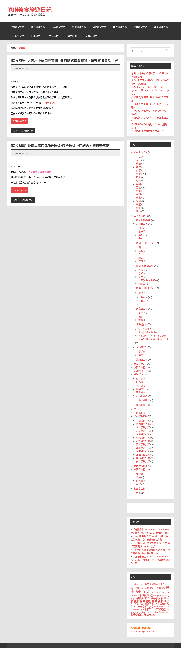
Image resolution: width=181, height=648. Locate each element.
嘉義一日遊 (144, 604)
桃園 (138, 163)
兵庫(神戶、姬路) (147, 280)
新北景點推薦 (143, 457)
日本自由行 (36, 36)
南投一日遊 (154, 588)
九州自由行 (141, 223)
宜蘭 (138, 200)
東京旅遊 (138, 612)
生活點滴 (138, 412)
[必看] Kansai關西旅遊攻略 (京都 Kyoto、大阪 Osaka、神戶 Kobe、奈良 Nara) (150, 90)
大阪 (140, 270)
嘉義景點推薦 (143, 447)
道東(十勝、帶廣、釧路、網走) (153, 339)
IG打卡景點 (134, 584)
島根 (140, 254)
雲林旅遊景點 (140, 26)
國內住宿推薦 (140, 465)
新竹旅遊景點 (38, 26)
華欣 (138, 484)
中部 (140, 292)
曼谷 (138, 477)
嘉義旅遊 (154, 604)
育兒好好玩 (141, 395)
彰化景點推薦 (143, 437)
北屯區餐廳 (154, 584)
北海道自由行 (143, 324)
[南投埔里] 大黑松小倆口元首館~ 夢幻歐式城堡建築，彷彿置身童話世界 (64, 60)
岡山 (140, 247)
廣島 (140, 257)
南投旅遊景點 (120, 26)
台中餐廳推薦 (160, 601)
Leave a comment (21, 68)
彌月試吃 (140, 385)
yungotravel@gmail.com (143, 631)
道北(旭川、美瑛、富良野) (151, 335)
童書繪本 (140, 392)
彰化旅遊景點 (99, 26)
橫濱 (140, 316)
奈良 (140, 276)
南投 (15, 131)
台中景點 (157, 595)
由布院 (141, 231)
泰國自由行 (139, 469)
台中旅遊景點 (79, 26)
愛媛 (140, 260)
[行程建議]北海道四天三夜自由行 (147, 131)
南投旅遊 (162, 588)
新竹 (138, 166)
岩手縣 (141, 351)
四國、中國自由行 (145, 242)
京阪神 (146, 584)
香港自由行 (55, 36)
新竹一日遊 (140, 610)
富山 (143, 300)
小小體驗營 (144, 400)
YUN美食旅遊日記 (30, 10)
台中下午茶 (165, 592)
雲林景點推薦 (143, 444)
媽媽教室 (140, 382)
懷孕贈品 (140, 388)
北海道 (161, 584)
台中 (138, 173)
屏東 (138, 197)
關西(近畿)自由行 (144, 265)
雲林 (138, 183)
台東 (138, 207)
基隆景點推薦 (143, 454)
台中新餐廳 (135, 595)
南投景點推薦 (27, 131)
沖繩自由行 (141, 359)
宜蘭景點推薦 (143, 420)
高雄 (138, 194)
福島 (140, 354)
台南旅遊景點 (17, 36)
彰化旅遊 (149, 606)
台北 (138, 160)
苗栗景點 (165, 612)
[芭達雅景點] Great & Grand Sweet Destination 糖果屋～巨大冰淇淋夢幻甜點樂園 (150, 560)
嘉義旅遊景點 (161, 26)
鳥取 (140, 250)
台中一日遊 (142, 591)
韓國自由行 (139, 488)
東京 (140, 313)
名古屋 (144, 297)
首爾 (138, 493)
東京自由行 (141, 308)
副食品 (139, 378)
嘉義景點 (162, 604)
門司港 (141, 228)
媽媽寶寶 (138, 374)
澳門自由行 (73, 36)
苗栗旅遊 (158, 612)
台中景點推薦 (143, 434)
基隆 (138, 156)
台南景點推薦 (143, 451)
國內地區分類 (140, 152)
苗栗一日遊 (150, 612)
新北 (138, 211)
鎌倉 (140, 319)
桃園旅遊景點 (17, 26)
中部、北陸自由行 (145, 288)
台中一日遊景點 (155, 592)
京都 (140, 273)
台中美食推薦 (154, 598)
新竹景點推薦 (143, 427)
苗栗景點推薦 (143, 430)
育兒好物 (140, 404)
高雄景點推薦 (143, 461)
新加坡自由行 (92, 36)
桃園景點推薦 (143, 424)
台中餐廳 (145, 601)
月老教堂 (49, 102)
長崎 (140, 238)
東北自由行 (141, 347)
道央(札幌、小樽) (147, 332)
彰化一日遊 (138, 606)
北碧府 (139, 473)
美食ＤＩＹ (139, 409)
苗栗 (138, 170)
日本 (148, 609)
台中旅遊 (146, 595)
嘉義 (138, 187)
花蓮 (138, 204)
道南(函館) (143, 328)
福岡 (140, 234)
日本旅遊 (159, 609)
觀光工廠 (150, 614)
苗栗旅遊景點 (58, 26)
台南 (138, 190)
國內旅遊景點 (140, 416)
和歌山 (141, 283)
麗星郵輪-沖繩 (143, 220)
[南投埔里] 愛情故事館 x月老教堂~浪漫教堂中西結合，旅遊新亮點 (60, 145)
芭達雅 (139, 480)
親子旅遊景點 (138, 614)
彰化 (138, 180)
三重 (143, 303)
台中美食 (141, 598)
